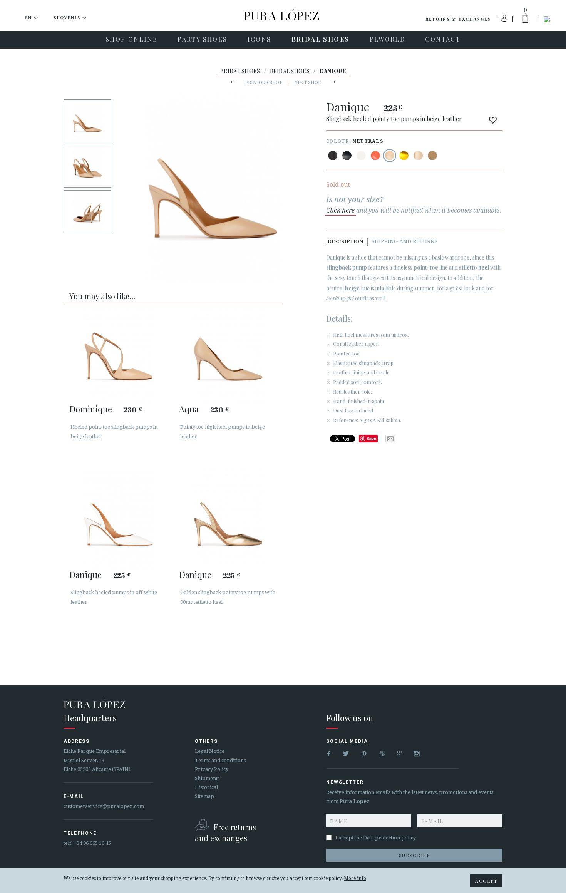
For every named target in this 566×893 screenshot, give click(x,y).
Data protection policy (389, 838)
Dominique (90, 409)
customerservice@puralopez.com (104, 806)
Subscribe (414, 855)
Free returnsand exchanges (225, 832)
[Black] (332, 155)
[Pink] (375, 155)
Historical (206, 787)
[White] (361, 155)
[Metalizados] (403, 155)
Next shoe (307, 82)
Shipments (207, 778)
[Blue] (346, 155)
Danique (85, 574)
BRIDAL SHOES (240, 71)
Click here (340, 210)
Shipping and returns (405, 241)
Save (371, 438)
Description (345, 241)
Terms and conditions (220, 760)
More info (355, 878)
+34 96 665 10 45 (92, 843)
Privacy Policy (211, 769)
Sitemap (204, 796)
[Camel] (432, 155)
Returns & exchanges (458, 19)
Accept (486, 881)
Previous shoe (263, 82)
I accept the (375, 838)
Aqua (189, 409)
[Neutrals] (389, 155)
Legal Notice (209, 751)
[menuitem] (131, 40)
